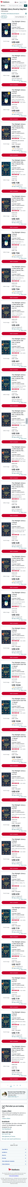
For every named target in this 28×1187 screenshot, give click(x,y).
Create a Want (6, 1118)
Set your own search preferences (11, 1139)
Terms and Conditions (14, 1175)
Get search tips (6, 1134)
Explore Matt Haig (12, 1096)
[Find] (25, 5)
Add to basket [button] (14, 50)
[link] (26, 13)
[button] (22, 47)
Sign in (21, 2)
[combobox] (16, 5)
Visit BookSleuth (6, 1129)
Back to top (14, 1145)
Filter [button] (5, 16)
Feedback (26, 420)
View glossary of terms (8, 1136)
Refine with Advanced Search (10, 13)
